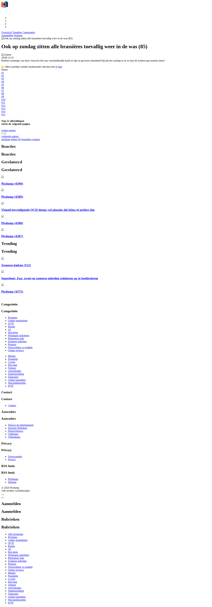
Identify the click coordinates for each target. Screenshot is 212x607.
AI (9, 329)
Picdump (12, 317)
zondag (36, 139)
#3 (2, 78)
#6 (2, 87)
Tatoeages (13, 377)
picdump (5, 139)
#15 (3, 114)
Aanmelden (7, 35)
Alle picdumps (15, 534)
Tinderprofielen (16, 374)
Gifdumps (13, 434)
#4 (2, 81)
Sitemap (12, 482)
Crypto (11, 362)
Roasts (11, 326)
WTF (11, 385)
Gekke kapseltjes (17, 380)
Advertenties (14, 371)
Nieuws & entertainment (20, 425)
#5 (2, 84)
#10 (3, 99)
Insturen (18, 35)
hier (60, 66)
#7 (2, 90)
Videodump (14, 437)
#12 (3, 105)
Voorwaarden (15, 456)
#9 (2, 96)
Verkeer (12, 368)
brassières (27, 139)
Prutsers (12, 344)
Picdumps (13, 479)
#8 (2, 93)
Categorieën (28, 32)
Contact (12, 405)
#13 (3, 108)
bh (19, 139)
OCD (11, 323)
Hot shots (13, 332)
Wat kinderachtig (17, 383)
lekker (14, 139)
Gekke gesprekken (17, 320)
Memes (12, 356)
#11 (3, 102)
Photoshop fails (16, 338)
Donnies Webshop (17, 428)
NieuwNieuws (15, 431)
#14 (3, 111)
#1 (2, 72)
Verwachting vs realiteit (20, 347)
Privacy (12, 459)
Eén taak (12, 365)
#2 (2, 75)
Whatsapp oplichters (18, 335)
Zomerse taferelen (17, 341)
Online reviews (16, 350)
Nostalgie (13, 359)
